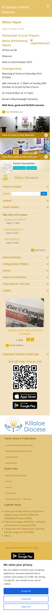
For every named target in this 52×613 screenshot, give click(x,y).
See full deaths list (14, 112)
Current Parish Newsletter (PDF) (19, 445)
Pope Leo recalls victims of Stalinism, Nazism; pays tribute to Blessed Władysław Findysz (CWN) (24, 515)
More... (8, 535)
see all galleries (16, 345)
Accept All (26, 591)
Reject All (26, 606)
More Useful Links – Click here (18, 499)
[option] (25, 317)
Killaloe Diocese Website (16, 476)
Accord (9, 487)
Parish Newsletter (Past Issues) (19, 451)
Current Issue (19, 168)
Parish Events (11, 463)
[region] (26, 586)
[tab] (25, 186)
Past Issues (31, 168)
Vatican (9, 481)
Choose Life (11, 493)
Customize (26, 598)
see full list (40, 250)
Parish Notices (12, 457)
